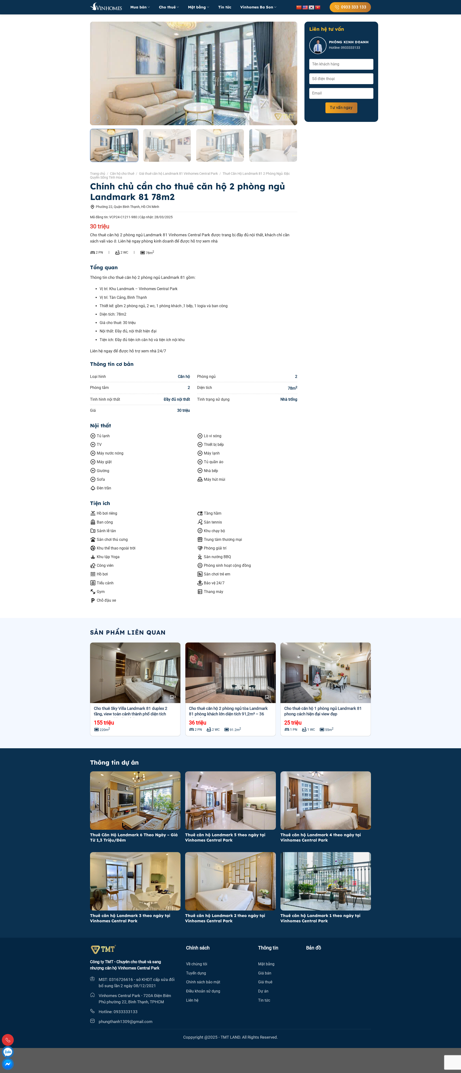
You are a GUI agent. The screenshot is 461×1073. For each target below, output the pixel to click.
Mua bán (138, 7)
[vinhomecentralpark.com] (106, 7)
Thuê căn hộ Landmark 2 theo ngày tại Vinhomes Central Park (225, 918)
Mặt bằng (197, 7)
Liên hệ (192, 1000)
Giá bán (264, 973)
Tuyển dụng (196, 973)
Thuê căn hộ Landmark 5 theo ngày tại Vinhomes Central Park (225, 837)
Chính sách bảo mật (203, 982)
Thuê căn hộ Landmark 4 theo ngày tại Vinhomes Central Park (320, 837)
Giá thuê (265, 982)
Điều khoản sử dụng (203, 991)
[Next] (287, 73)
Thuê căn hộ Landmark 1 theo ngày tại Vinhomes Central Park (320, 918)
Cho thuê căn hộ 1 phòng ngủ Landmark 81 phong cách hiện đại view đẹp (323, 711)
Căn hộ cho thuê (122, 173)
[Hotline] (7, 1040)
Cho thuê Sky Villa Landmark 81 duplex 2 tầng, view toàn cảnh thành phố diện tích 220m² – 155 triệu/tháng (130, 713)
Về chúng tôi (196, 964)
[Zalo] (7, 1052)
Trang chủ (97, 173)
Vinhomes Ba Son (256, 7)
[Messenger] (7, 1064)
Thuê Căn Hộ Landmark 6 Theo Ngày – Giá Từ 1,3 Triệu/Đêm (134, 837)
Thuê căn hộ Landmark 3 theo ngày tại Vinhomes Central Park (130, 918)
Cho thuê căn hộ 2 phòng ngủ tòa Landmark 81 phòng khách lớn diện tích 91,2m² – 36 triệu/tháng (228, 713)
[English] (305, 7)
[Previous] (100, 73)
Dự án (263, 991)
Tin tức (224, 7)
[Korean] (311, 7)
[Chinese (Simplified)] (299, 7)
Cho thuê (167, 7)
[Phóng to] (96, 119)
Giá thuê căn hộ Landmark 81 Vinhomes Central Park (178, 173)
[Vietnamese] (318, 7)
